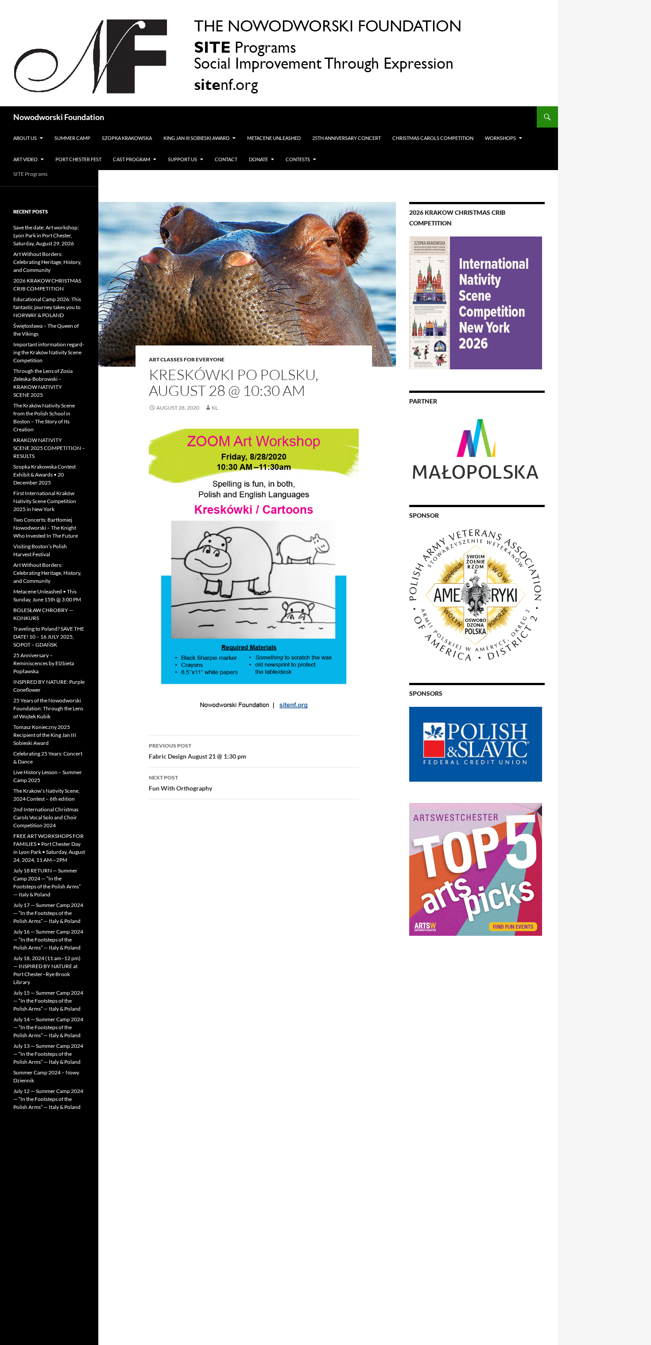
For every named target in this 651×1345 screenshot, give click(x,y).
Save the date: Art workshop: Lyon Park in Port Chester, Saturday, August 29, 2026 (46, 235)
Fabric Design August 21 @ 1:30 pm (197, 751)
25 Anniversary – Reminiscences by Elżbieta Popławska (43, 663)
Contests (298, 159)
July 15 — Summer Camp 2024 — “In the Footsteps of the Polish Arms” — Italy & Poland (48, 1000)
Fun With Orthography (180, 783)
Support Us (182, 159)
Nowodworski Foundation (58, 117)
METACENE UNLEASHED (274, 138)
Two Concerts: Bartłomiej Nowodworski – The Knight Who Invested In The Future (45, 527)
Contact (226, 159)
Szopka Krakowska (127, 138)
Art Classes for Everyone (187, 359)
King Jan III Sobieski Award (196, 138)
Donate (258, 159)
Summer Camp (72, 138)
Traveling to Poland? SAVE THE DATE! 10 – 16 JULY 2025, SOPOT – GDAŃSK (48, 636)
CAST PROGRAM (131, 159)
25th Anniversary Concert (346, 138)
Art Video (25, 159)
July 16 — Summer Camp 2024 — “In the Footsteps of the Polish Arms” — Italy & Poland (48, 939)
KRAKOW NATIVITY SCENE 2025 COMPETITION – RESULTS (49, 448)
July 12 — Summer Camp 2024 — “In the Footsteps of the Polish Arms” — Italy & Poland (48, 1099)
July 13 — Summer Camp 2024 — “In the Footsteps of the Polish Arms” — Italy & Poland (48, 1054)
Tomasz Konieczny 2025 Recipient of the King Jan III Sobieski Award (44, 735)
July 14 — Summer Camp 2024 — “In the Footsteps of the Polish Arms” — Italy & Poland (48, 1027)
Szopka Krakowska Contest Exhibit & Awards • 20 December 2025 (44, 474)
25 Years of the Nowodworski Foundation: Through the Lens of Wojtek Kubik (48, 708)
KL (215, 407)
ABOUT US (25, 138)
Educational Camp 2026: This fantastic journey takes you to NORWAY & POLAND (47, 307)
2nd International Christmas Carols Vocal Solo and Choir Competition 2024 (45, 817)
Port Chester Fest (78, 159)
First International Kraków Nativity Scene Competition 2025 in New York (44, 501)
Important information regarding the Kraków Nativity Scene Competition (48, 352)
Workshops (500, 138)
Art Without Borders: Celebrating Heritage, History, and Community (47, 262)
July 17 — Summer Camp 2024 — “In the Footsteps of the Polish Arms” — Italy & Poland (48, 913)
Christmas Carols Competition (432, 138)
